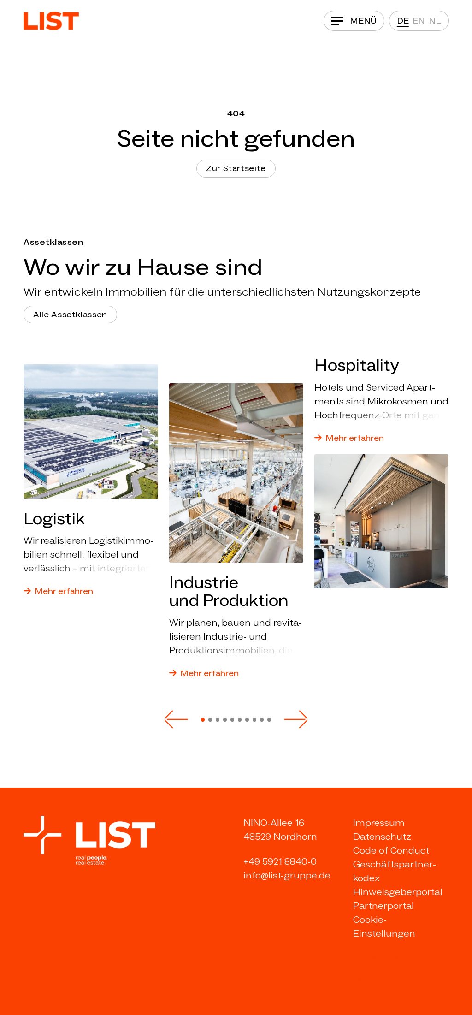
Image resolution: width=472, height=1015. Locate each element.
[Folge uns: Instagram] (393, 958)
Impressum (379, 822)
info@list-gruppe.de (286, 875)
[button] (176, 719)
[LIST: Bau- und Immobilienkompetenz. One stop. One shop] (51, 21)
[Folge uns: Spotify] (358, 979)
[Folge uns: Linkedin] (358, 958)
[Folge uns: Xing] (376, 958)
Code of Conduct (391, 850)
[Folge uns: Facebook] (411, 958)
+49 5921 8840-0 (280, 861)
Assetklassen (53, 242)
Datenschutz (382, 836)
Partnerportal (383, 905)
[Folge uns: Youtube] (428, 958)
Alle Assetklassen (70, 314)
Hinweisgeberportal (397, 891)
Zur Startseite (236, 168)
